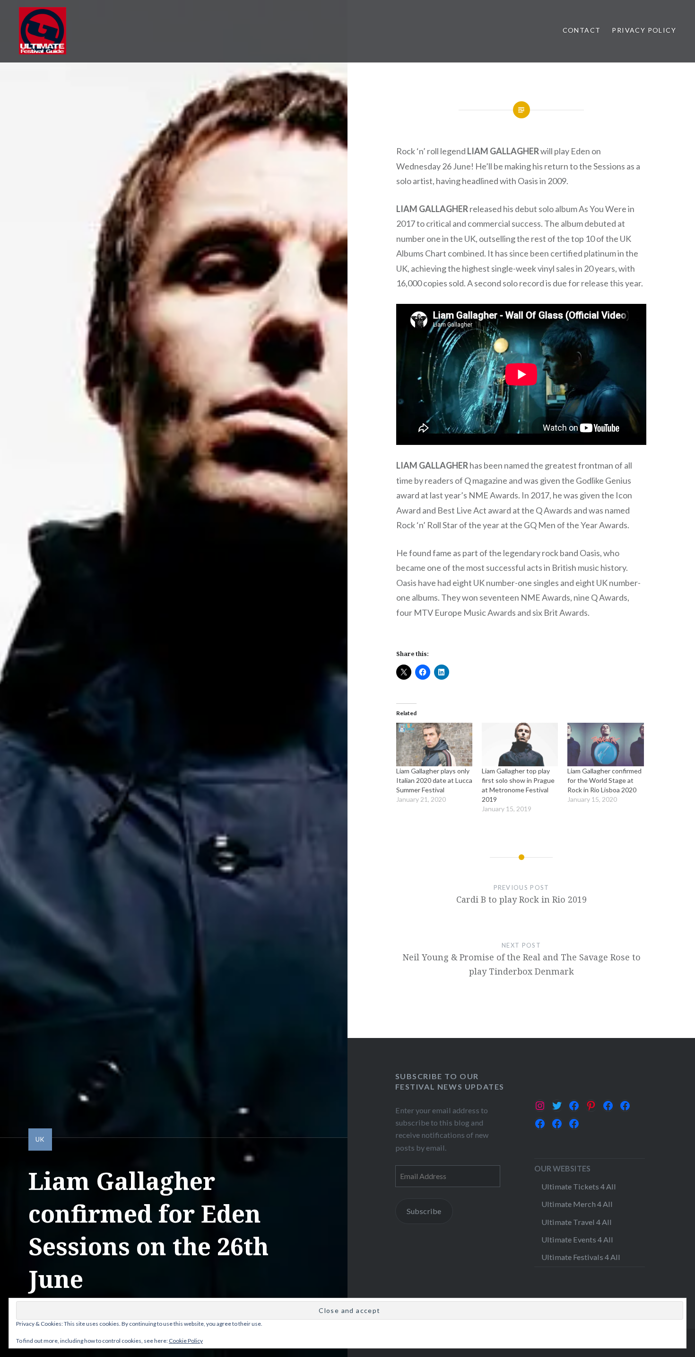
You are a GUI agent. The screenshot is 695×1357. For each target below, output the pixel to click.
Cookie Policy (186, 1340)
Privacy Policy (644, 30)
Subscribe (424, 1210)
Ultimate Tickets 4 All (578, 1186)
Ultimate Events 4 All (577, 1239)
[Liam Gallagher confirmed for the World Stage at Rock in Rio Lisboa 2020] (605, 744)
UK (40, 1139)
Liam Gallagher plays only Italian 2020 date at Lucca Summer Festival (434, 780)
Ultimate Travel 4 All (576, 1221)
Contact (582, 30)
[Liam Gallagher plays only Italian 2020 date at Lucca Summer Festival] (434, 744)
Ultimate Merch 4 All (577, 1203)
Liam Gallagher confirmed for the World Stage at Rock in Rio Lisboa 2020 (604, 780)
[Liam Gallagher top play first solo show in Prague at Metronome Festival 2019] (520, 744)
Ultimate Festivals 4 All (580, 1256)
